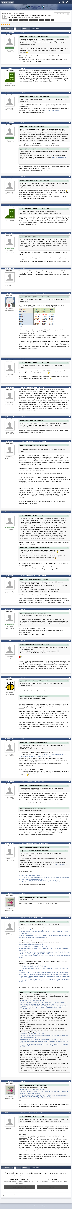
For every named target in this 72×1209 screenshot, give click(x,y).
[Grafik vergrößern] (33, 316)
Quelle (20, 326)
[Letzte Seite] (29, 28)
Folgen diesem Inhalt (61, 13)
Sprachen (29, 1206)
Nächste (24, 28)
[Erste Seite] (2, 28)
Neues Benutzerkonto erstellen (19, 1187)
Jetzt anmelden (52, 1187)
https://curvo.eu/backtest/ (52, 110)
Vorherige (7, 28)
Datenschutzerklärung (39, 1206)
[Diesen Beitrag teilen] (69, 32)
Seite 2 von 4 (35, 28)
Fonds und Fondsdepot (34, 17)
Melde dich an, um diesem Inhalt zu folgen (13, 13)
